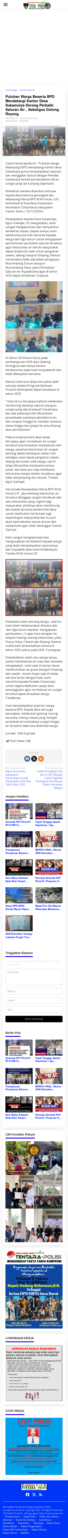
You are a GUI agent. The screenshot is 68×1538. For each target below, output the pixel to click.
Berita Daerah (11, 120)
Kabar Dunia (53, 1523)
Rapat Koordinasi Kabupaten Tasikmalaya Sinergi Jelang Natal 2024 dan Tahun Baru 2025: (18, 776)
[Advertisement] (34, 47)
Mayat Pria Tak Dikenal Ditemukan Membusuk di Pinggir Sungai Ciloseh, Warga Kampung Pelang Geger (48, 907)
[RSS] (41, 759)
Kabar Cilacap (39, 1529)
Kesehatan (23, 1523)
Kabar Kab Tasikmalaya (15, 1529)
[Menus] (6, 4)
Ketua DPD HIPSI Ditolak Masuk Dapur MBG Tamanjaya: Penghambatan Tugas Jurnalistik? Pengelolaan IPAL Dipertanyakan (17, 907)
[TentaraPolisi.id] (37, 5)
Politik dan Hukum (49, 1516)
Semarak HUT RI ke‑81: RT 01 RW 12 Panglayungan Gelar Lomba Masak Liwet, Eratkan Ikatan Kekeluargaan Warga (18, 823)
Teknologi (38, 1523)
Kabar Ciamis (10, 1532)
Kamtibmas (45, 1519)
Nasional (7, 1519)
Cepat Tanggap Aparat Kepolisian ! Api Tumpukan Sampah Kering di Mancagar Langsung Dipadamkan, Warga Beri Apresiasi (48, 823)
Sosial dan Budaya (25, 1519)
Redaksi (25, 1532)
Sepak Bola (29, 1516)
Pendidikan (8, 1523)
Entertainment (12, 1516)
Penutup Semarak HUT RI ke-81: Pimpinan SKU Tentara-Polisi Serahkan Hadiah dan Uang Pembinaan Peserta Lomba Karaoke (48, 879)
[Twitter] (34, 759)
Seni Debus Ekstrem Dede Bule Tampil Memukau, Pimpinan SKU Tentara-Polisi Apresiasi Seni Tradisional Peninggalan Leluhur (17, 879)
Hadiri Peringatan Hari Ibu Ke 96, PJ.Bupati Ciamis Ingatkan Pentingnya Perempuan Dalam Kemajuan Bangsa (49, 777)
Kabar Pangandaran (31, 1526)
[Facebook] (27, 759)
